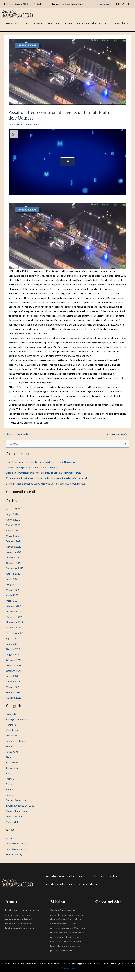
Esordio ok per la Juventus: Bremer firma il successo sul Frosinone (41, 461)
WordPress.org (14, 854)
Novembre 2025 (14, 557)
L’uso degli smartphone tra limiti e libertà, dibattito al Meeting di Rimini (43, 472)
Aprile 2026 (12, 530)
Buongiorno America (86, 23)
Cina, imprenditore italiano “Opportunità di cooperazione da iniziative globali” (47, 478)
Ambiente (69, 23)
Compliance (12, 730)
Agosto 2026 (13, 508)
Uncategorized (14, 816)
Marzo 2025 (12, 600)
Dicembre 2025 (14, 552)
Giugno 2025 (13, 584)
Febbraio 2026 (13, 541)
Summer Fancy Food (17, 811)
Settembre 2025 (15, 568)
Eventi (9, 746)
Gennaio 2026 (13, 546)
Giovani (102, 23)
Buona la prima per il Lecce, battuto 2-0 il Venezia (32, 467)
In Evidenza (12, 762)
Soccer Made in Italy (119, 23)
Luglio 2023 (12, 676)
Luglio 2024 (12, 643)
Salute (58, 23)
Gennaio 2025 (13, 611)
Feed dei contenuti (16, 843)
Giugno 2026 (13, 519)
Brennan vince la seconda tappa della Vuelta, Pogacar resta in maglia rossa (45, 483)
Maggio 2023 (13, 686)
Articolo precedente (16, 434)
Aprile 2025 (12, 595)
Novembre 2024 (14, 622)
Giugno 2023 (13, 681)
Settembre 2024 (15, 632)
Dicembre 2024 (14, 616)
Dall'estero (11, 735)
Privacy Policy (68, 968)
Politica (26, 23)
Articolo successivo (119, 434)
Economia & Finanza (11, 23)
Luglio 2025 (12, 579)
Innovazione (38, 23)
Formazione (12, 751)
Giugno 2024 (13, 649)
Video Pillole (16, 124)
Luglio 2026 (12, 514)
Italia (50, 23)
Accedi (9, 837)
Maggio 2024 (13, 654)
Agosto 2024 (13, 638)
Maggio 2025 (13, 589)
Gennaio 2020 (13, 697)
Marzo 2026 (12, 535)
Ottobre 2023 (13, 670)
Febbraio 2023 (13, 692)
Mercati (10, 778)
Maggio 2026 (13, 525)
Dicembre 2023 (14, 665)
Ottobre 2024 (13, 627)
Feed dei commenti (16, 848)
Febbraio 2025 (13, 605)
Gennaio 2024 (13, 659)
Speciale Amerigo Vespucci (20, 805)
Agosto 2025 (13, 573)
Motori (9, 784)
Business (11, 724)
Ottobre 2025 (13, 562)
